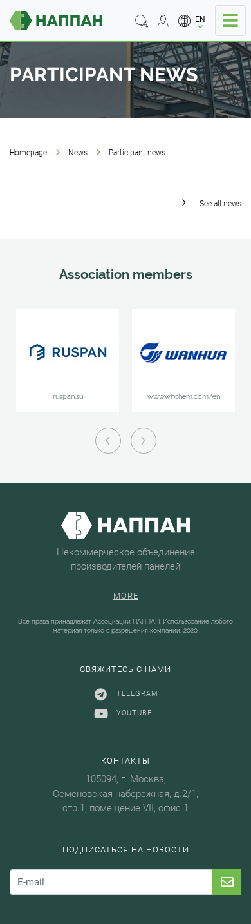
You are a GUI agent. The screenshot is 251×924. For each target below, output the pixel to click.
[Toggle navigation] (230, 20)
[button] (192, 21)
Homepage (28, 152)
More (125, 596)
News (78, 152)
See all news (220, 203)
